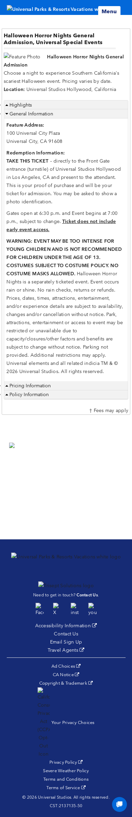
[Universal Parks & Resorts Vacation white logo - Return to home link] (63, 7)
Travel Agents (66, 650)
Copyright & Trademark (66, 683)
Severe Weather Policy (66, 771)
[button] (66, 483)
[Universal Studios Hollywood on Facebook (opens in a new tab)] (40, 609)
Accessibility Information (66, 626)
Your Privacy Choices (73, 722)
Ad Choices (66, 666)
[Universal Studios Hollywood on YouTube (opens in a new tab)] (92, 609)
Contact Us (66, 634)
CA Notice (66, 674)
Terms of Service (66, 788)
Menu (109, 11)
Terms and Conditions (66, 779)
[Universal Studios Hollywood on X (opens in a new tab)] (57, 609)
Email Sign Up (66, 642)
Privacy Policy (66, 762)
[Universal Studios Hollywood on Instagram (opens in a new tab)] (75, 609)
